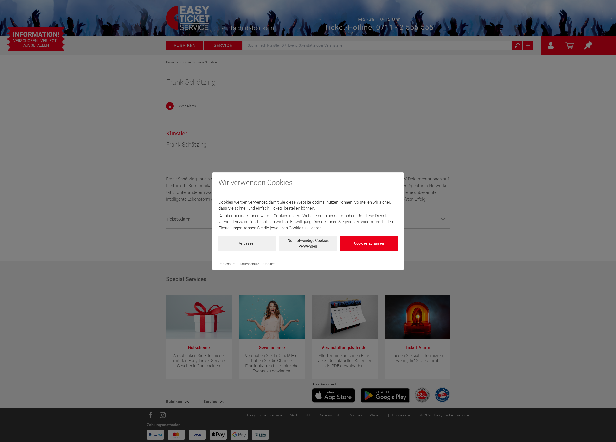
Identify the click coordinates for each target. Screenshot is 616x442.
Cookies (269, 264)
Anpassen (247, 243)
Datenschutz (249, 264)
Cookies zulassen (369, 243)
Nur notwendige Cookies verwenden (308, 243)
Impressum (226, 264)
